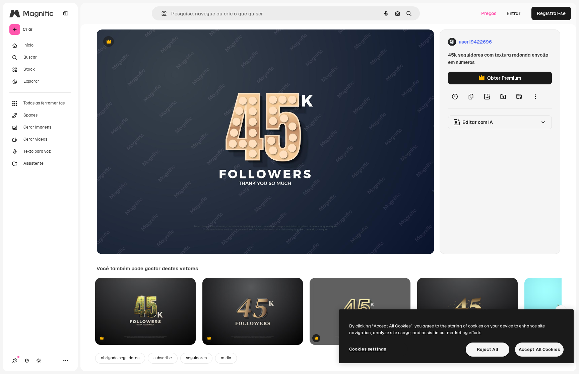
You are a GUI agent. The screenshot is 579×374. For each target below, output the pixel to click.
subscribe (162, 358)
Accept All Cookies (539, 349)
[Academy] (26, 360)
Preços (489, 13)
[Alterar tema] (39, 360)
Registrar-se (551, 13)
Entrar (514, 13)
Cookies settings (367, 349)
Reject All (487, 349)
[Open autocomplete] (161, 13)
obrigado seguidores (120, 358)
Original (139, 42)
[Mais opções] (535, 96)
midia (226, 358)
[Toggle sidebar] (65, 13)
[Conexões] (14, 360)
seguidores (196, 358)
